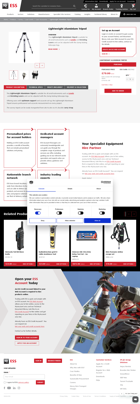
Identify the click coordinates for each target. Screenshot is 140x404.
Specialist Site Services (62, 14)
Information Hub (91, 1)
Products (10, 14)
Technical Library (100, 14)
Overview (52, 35)
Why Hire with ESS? (77, 368)
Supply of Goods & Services (118, 396)
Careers (73, 382)
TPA (121, 385)
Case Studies (75, 371)
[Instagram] (19, 388)
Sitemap (132, 396)
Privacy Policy (64, 396)
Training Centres (122, 9)
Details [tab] (70, 188)
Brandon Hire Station (128, 370)
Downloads (103, 1)
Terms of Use (87, 396)
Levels (73, 40)
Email (6, 372)
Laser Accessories (41, 19)
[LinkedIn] (14, 388)
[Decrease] (127, 79)
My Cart (133, 7)
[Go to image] (13, 75)
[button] (125, 214)
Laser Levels (29, 19)
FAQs (98, 380)
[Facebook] (4, 388)
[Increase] (133, 79)
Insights (87, 14)
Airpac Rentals (125, 366)
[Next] (42, 65)
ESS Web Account (97, 156)
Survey (20, 19)
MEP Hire (123, 378)
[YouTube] (9, 388)
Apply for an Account (118, 1)
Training (77, 14)
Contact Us (86, 9)
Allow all (97, 220)
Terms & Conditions (100, 396)
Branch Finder (108, 9)
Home (6, 19)
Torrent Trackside (126, 381)
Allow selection (70, 220)
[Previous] (37, 65)
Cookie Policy (75, 396)
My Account (96, 9)
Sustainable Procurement (79, 379)
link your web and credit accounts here (99, 174)
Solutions (30, 14)
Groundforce (124, 374)
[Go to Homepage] (11, 6)
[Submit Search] (74, 6)
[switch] (59, 213)
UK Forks (123, 389)
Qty (127, 75)
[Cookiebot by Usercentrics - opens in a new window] (102, 182)
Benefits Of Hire (76, 375)
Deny (42, 220)
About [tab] (98, 188)
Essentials (131, 1)
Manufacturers (44, 14)
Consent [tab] (41, 188)
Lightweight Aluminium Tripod (60, 19)
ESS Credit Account (114, 161)
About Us (114, 14)
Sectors (20, 14)
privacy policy (23, 382)
